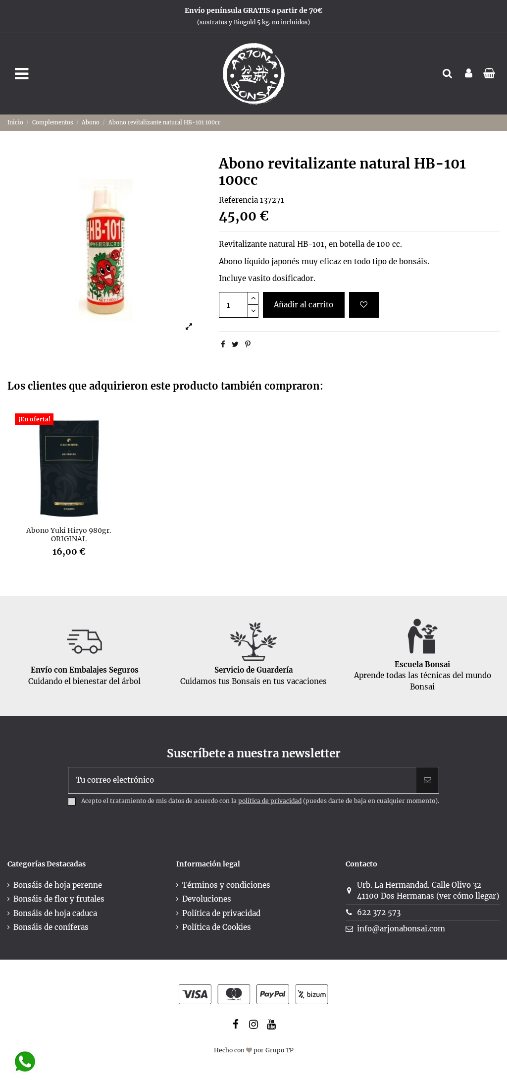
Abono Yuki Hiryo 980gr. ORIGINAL (68, 534)
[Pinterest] (248, 344)
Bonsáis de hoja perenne (57, 885)
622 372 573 (379, 912)
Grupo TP (279, 1050)
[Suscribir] (427, 780)
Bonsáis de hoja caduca (55, 913)
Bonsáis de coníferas (51, 927)
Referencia (238, 200)
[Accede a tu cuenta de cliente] (468, 74)
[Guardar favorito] (364, 305)
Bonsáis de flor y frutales (58, 899)
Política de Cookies (216, 927)
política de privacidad (270, 800)
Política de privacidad (221, 913)
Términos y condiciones (226, 885)
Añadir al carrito (303, 304)
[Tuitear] (235, 344)
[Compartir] (223, 344)
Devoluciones (206, 899)
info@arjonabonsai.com (401, 928)
